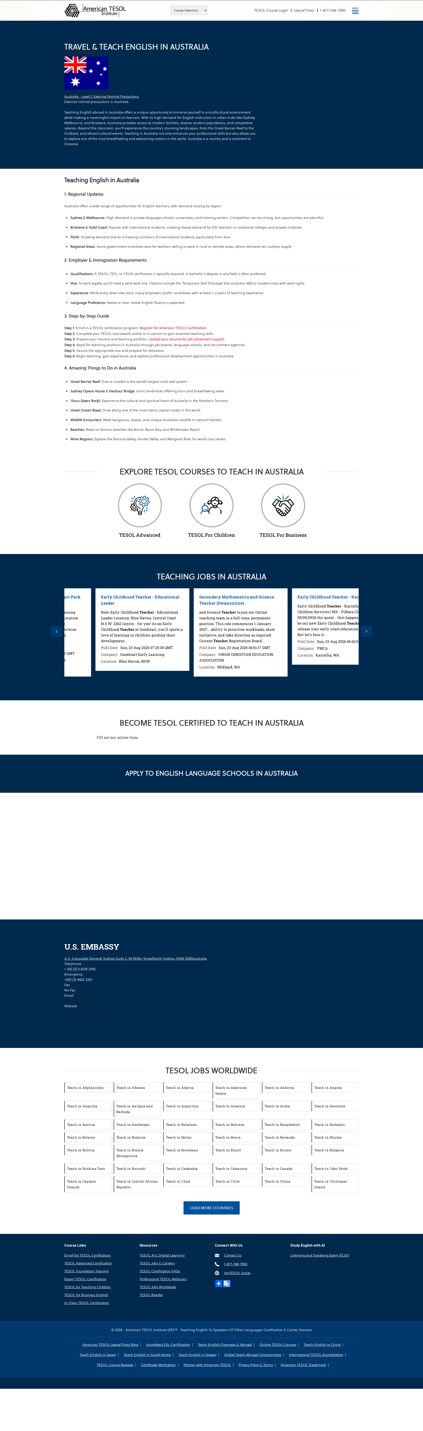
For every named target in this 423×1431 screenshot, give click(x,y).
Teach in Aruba (277, 1106)
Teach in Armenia (230, 1106)
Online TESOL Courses (278, 1345)
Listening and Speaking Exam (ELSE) (319, 1255)
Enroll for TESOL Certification (87, 1255)
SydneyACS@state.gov (82, 1000)
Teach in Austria (81, 1124)
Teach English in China (322, 1345)
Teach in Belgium (131, 1137)
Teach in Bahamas (181, 1124)
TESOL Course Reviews (115, 1365)
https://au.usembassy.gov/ (85, 1011)
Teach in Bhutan (328, 1137)
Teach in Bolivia (81, 1150)
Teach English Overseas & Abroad (225, 1345)
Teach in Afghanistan (85, 1087)
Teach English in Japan (98, 1355)
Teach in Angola (328, 1087)
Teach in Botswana (182, 1150)
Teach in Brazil (228, 1150)
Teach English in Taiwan (197, 1355)
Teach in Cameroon (231, 1168)
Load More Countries (211, 1208)
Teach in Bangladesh (282, 1124)
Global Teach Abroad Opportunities (252, 1355)
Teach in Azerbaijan (133, 1124)
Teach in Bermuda (280, 1137)
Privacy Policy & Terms (256, 1365)
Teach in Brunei (278, 1150)
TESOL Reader (151, 1294)
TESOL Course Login (271, 10)
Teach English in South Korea (147, 1355)
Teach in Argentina (182, 1106)
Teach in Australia (329, 1106)
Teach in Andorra (279, 1087)
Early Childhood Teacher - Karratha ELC (309, 597)
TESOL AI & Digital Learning (162, 1255)
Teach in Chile (227, 1181)
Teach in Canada (279, 1168)
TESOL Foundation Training (86, 1271)
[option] (113, 629)
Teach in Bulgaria (329, 1150)
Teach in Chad (178, 1181)
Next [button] (366, 631)
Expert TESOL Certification (85, 1279)
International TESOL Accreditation (316, 1355)
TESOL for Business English (86, 1294)
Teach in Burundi (131, 1168)
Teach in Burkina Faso (86, 1168)
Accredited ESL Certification (168, 1345)
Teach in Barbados (329, 1124)
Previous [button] (56, 631)
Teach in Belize (178, 1137)
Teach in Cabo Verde (331, 1168)
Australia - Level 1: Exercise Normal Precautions (101, 96)
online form (127, 737)
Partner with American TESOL (207, 1365)
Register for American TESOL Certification (173, 327)
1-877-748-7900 (332, 10)
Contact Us (232, 1255)
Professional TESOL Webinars (163, 1279)
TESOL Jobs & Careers (157, 1263)
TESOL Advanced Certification (88, 1263)
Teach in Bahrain (230, 1124)
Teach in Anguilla (82, 1106)
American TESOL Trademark (303, 1365)
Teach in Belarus (81, 1137)
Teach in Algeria (180, 1087)
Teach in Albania (130, 1087)
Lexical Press (304, 10)
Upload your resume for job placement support (186, 339)
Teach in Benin (228, 1137)
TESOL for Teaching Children (87, 1287)
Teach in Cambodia (182, 1168)
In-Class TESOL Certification (86, 1302)
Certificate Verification (158, 1365)
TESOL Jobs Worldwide (158, 1287)
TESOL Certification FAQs (160, 1271)
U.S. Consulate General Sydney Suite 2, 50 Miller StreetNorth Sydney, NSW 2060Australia (135, 958)
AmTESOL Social (237, 1272)
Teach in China (277, 1181)
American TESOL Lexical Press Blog (110, 1345)
